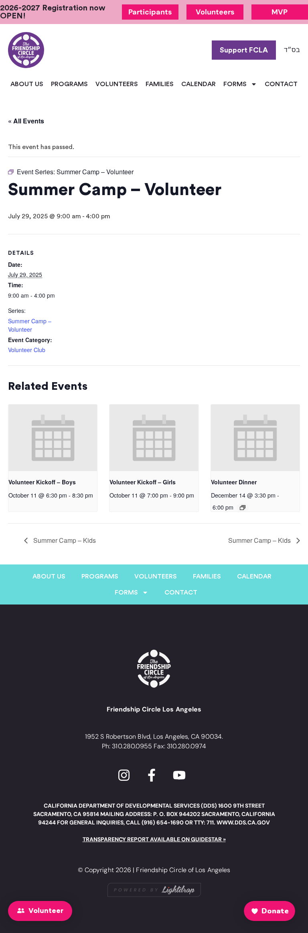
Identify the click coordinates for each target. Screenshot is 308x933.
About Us (26, 84)
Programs (69, 84)
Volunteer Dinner (234, 482)
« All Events (26, 120)
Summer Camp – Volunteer (29, 325)
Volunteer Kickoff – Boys (42, 482)
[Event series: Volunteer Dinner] (242, 507)
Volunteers (116, 84)
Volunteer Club (26, 350)
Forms (235, 84)
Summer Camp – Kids (64, 540)
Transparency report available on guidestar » (154, 839)
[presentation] (52, 438)
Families (160, 84)
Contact (281, 84)
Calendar (198, 84)
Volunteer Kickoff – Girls (142, 482)
